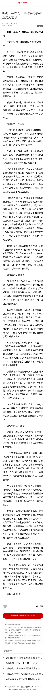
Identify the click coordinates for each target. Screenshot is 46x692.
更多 (40, 26)
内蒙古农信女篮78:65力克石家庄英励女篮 (25, 673)
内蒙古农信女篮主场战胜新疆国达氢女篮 (25, 678)
